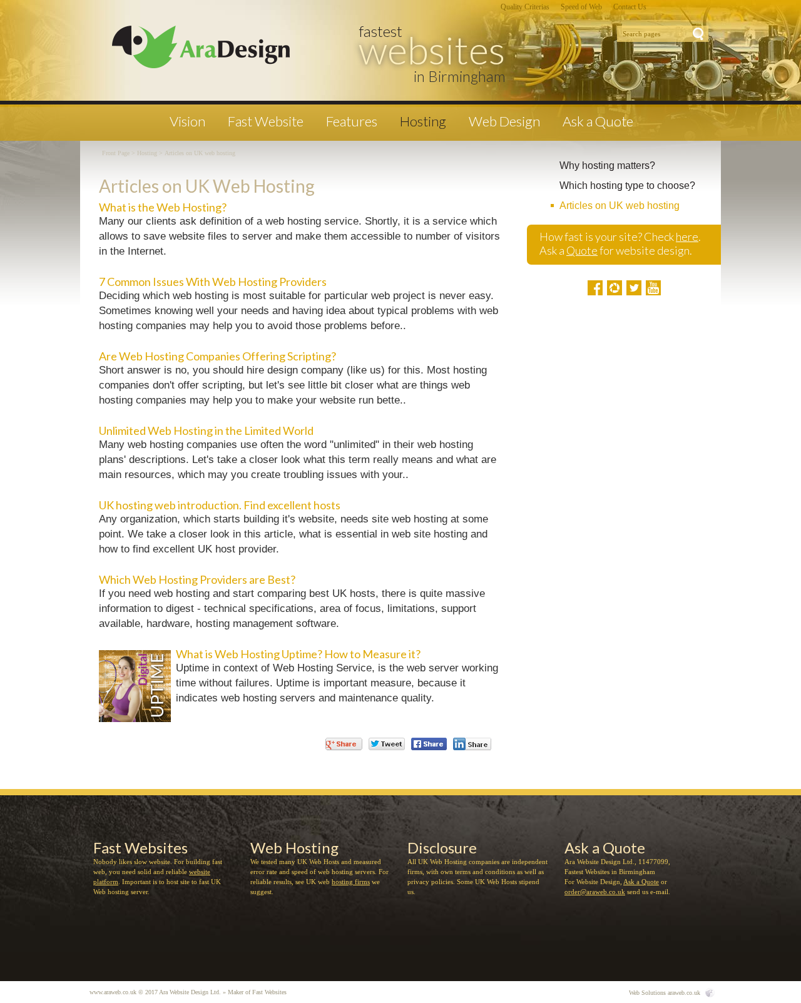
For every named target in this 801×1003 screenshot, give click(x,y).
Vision (187, 121)
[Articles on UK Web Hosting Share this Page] (472, 744)
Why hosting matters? (607, 165)
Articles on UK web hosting (619, 205)
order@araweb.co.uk (594, 891)
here (687, 236)
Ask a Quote (598, 121)
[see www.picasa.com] (614, 287)
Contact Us (629, 7)
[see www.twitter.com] (633, 287)
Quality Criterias (525, 7)
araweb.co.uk (684, 992)
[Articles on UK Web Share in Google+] (343, 744)
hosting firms (351, 881)
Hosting (423, 121)
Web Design (504, 121)
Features (351, 121)
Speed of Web (581, 7)
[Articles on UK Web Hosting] (197, 47)
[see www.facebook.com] (595, 287)
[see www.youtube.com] (653, 287)
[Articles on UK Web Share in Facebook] (429, 744)
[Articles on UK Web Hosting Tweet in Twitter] (387, 744)
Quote (582, 250)
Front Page (116, 153)
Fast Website (266, 121)
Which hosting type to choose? (627, 185)
